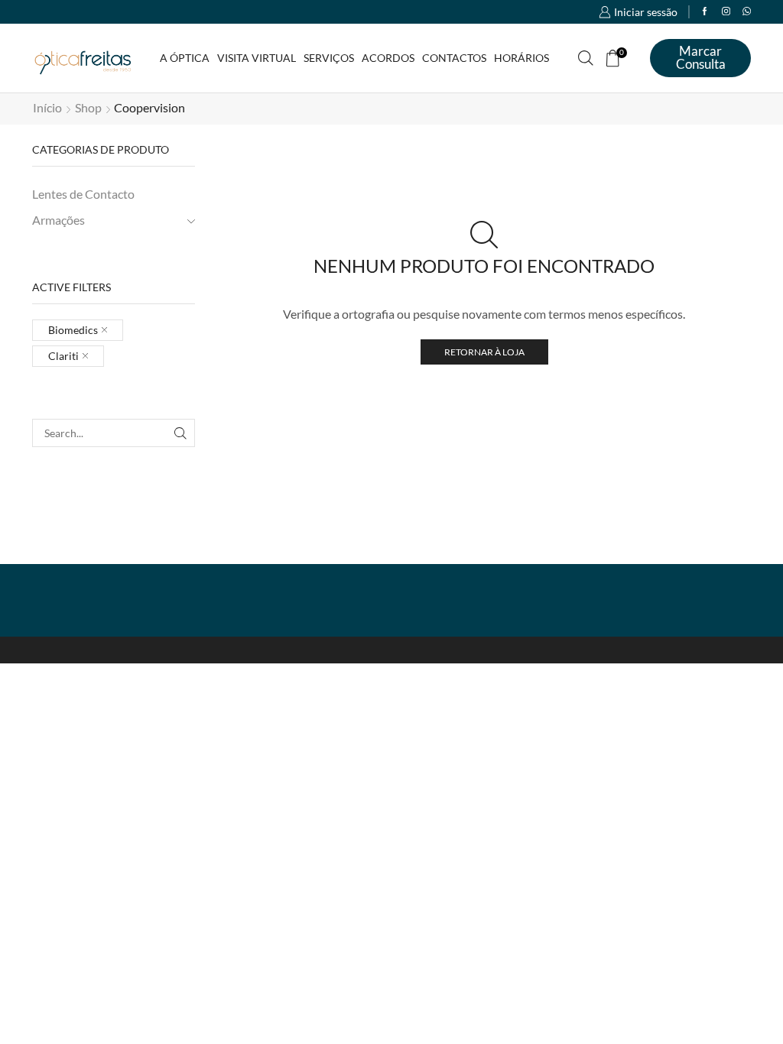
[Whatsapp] (746, 11)
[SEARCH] (181, 433)
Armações (58, 219)
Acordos (388, 57)
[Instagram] (726, 11)
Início (47, 107)
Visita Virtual (256, 57)
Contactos (454, 57)
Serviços (329, 57)
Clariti (63, 355)
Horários (521, 57)
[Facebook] (704, 11)
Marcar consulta (701, 57)
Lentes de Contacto (83, 193)
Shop (88, 107)
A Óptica (185, 57)
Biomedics (73, 329)
